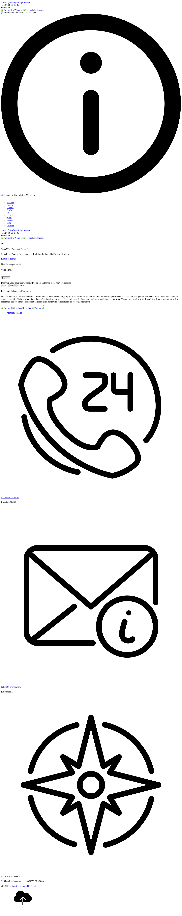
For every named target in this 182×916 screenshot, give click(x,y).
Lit (8, 212)
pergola (10, 215)
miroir (9, 218)
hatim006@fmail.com (11, 687)
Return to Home (8, 259)
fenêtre (10, 210)
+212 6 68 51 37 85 (10, 497)
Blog (9, 223)
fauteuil (10, 207)
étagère (10, 205)
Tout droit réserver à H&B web (23, 886)
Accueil (10, 202)
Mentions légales (14, 313)
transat (10, 220)
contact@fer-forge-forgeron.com (15, 2)
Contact (10, 225)
